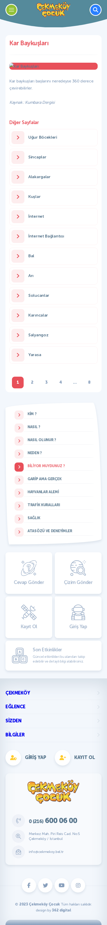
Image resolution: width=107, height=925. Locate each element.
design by (53, 910)
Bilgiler (14, 735)
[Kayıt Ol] (29, 350)
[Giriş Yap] (77, 350)
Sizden (13, 721)
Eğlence (15, 707)
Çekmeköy (17, 693)
